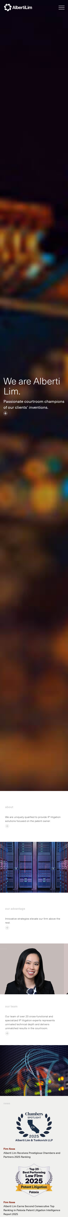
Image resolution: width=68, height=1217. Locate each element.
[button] (62, 8)
